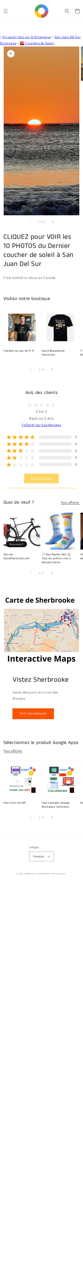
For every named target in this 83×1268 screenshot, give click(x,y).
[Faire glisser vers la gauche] (30, 222)
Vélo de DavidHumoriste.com (16, 556)
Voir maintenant (33, 713)
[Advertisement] (41, 1075)
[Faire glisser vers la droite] (52, 222)
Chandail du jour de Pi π (18, 351)
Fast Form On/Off (14, 803)
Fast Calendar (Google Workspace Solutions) (56, 805)
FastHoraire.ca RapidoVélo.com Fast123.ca (44, 873)
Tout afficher (70, 502)
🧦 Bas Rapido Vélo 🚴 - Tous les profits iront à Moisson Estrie (57, 558)
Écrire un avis (41, 478)
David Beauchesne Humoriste (53, 353)
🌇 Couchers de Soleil (37, 43)
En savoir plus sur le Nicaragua (27, 37)
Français (38, 856)
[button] (6, 11)
